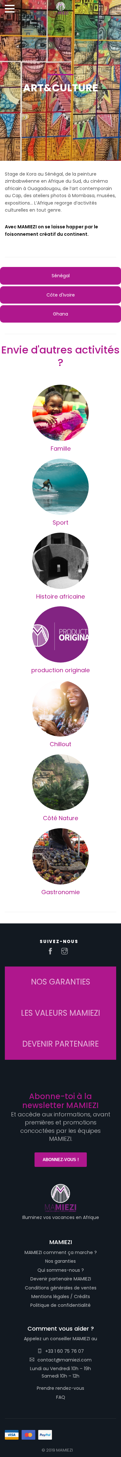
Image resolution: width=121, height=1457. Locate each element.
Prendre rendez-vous (60, 1388)
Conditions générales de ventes (60, 1288)
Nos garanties (60, 1261)
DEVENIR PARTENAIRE (60, 1044)
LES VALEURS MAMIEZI (60, 1013)
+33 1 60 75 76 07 (64, 1351)
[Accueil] (60, 6)
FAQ (60, 1397)
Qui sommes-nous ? (60, 1270)
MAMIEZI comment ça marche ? (61, 1252)
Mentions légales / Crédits (60, 1296)
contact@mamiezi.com (64, 1360)
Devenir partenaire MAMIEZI (60, 1279)
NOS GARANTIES (60, 981)
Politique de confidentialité (60, 1305)
